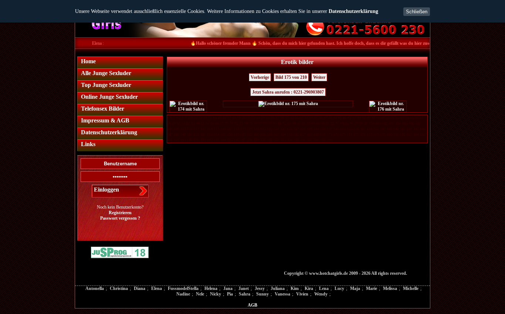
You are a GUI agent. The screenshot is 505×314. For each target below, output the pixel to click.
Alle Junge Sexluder (106, 73)
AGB (252, 305)
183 (409, 134)
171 (329, 134)
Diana (139, 288)
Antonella (94, 288)
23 (258, 118)
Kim (295, 288)
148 (176, 134)
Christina (119, 288)
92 (332, 123)
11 (200, 118)
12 (205, 118)
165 (289, 134)
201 (269, 140)
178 (376, 134)
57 (421, 118)
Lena (324, 288)
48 (378, 118)
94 (342, 123)
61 (183, 123)
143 (403, 129)
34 (311, 118)
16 (224, 118)
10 (195, 118)
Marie (371, 288)
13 (210, 118)
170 (323, 134)
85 (299, 123)
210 (329, 140)
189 (190, 140)
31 (296, 118)
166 (296, 134)
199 (256, 140)
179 (383, 134)
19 (239, 118)
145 (416, 129)
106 (411, 123)
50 (388, 118)
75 (251, 123)
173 (343, 134)
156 (230, 134)
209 (323, 140)
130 (316, 129)
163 (276, 134)
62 (188, 123)
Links (88, 144)
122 (263, 129)
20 (243, 118)
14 (215, 118)
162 (269, 134)
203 (283, 140)
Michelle (410, 288)
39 (335, 118)
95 (347, 123)
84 (294, 123)
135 (349, 129)
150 (190, 134)
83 (289, 123)
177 (369, 134)
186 (170, 140)
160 (256, 134)
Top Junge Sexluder (106, 85)
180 (389, 134)
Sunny (262, 294)
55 (412, 118)
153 (210, 134)
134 (343, 129)
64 (198, 123)
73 (241, 123)
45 (364, 118)
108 (170, 129)
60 (178, 123)
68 (217, 123)
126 (289, 129)
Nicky (215, 294)
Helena (210, 288)
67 (212, 123)
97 (356, 123)
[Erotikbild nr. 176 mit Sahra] (388, 106)
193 (216, 140)
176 (363, 134)
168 (309, 134)
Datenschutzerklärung (353, 11)
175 (356, 134)
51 (392, 118)
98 (361, 123)
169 (316, 134)
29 (287, 118)
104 (398, 123)
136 (356, 129)
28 (282, 118)
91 (327, 123)
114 (210, 129)
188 (183, 140)
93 (337, 123)
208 (316, 140)
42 (349, 118)
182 (403, 134)
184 (416, 134)
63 (193, 123)
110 (183, 129)
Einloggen (106, 189)
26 (272, 118)
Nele (200, 294)
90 (323, 123)
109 (176, 129)
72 (236, 123)
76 (255, 123)
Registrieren (120, 212)
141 (389, 129)
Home (88, 61)
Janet (243, 288)
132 (329, 129)
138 (369, 129)
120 (250, 129)
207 (309, 140)
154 (216, 134)
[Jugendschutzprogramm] (120, 253)
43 (354, 118)
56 (416, 118)
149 (183, 134)
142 (396, 129)
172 (336, 134)
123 (269, 129)
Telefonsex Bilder (102, 108)
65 (202, 123)
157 (236, 134)
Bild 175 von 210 (291, 77)
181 (396, 134)
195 (230, 140)
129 (309, 129)
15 (219, 118)
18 (234, 118)
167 (303, 134)
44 (359, 118)
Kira (309, 288)
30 (292, 118)
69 (222, 123)
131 (323, 129)
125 (283, 129)
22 (253, 118)
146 (423, 129)
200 (263, 140)
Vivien (302, 294)
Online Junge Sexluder (109, 97)
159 (250, 134)
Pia (230, 294)
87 (308, 123)
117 (230, 129)
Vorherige (260, 77)
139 (376, 129)
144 (409, 129)
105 (405, 123)
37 (325, 118)
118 (236, 129)
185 (423, 134)
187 (176, 140)
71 (231, 123)
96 (351, 123)
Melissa (390, 288)
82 (284, 123)
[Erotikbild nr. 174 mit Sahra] (188, 106)
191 (203, 140)
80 (275, 123)
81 (279, 123)
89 (318, 123)
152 (203, 134)
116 (223, 129)
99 (366, 123)
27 (277, 118)
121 (256, 129)
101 (378, 123)
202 (276, 140)
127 (296, 129)
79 (270, 123)
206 (303, 140)
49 (383, 118)
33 (306, 118)
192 (210, 140)
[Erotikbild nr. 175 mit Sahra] (288, 104)
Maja (355, 288)
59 (174, 123)
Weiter (319, 77)
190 (196, 140)
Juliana (278, 288)
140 (383, 129)
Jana (228, 288)
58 (169, 123)
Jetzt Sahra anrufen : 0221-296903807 (288, 92)
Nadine (183, 294)
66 (207, 123)
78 (265, 123)
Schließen (416, 11)
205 (296, 140)
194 (223, 140)
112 (196, 129)
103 (391, 123)
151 (196, 134)
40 (340, 118)
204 (289, 140)
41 (344, 118)
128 (303, 129)
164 (283, 134)
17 (229, 118)
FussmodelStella (183, 288)
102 (385, 123)
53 (402, 118)
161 (263, 134)
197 (243, 140)
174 (349, 134)
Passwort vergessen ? (120, 218)
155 (223, 134)
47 (373, 118)
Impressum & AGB (105, 120)
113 (203, 129)
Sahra (244, 294)
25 (268, 118)
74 (246, 123)
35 (316, 118)
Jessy (260, 288)
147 (170, 134)
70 (226, 123)
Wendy (321, 294)
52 (397, 118)
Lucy (339, 288)
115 (216, 129)
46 (368, 118)
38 (330, 118)
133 (336, 129)
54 (407, 118)
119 (243, 129)
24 (263, 118)
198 (250, 140)
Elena (156, 288)
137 (363, 129)
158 (243, 134)
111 (190, 129)
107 (418, 123)
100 (371, 123)
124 (276, 129)
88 (313, 123)
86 (303, 123)
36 (320, 118)
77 (260, 123)
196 (236, 140)
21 (248, 118)
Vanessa (282, 294)
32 (301, 118)
